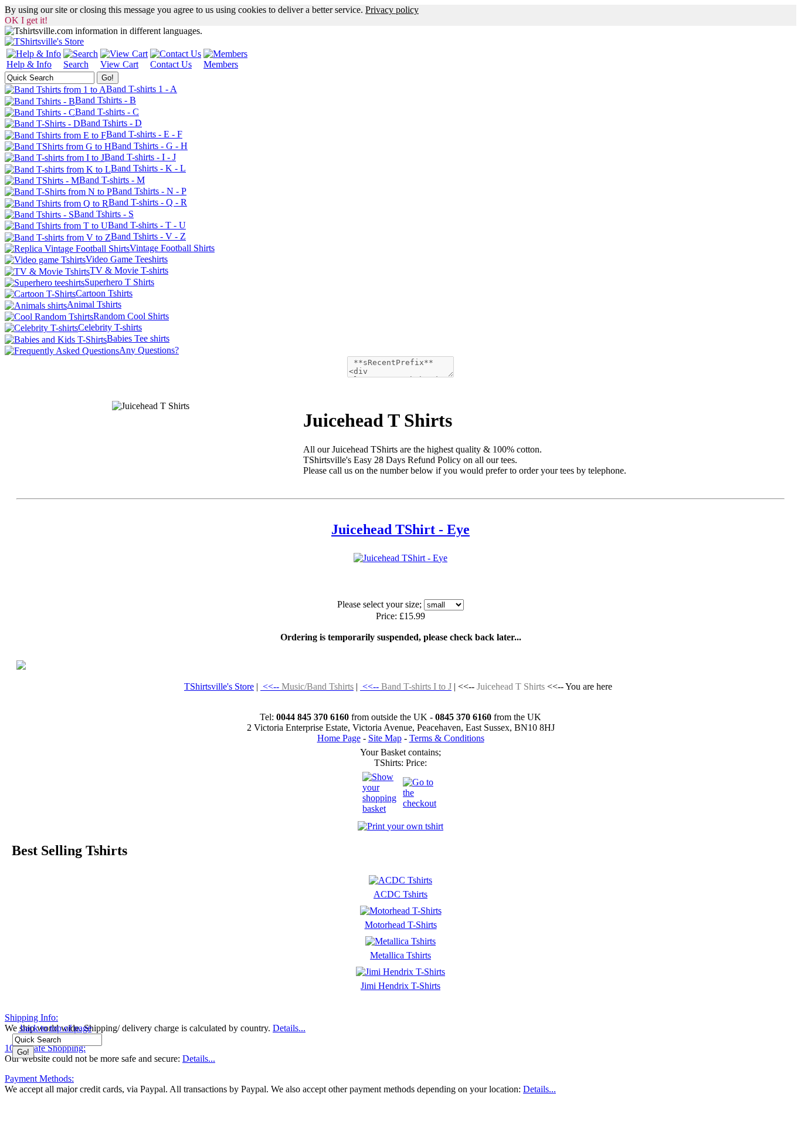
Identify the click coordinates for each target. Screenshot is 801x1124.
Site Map (385, 738)
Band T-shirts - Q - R (147, 202)
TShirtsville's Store (219, 686)
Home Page (339, 738)
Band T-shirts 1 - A (141, 89)
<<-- (307, 686)
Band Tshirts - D (111, 123)
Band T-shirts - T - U (147, 225)
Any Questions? (149, 350)
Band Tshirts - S (104, 214)
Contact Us (171, 64)
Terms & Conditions (446, 738)
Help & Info (29, 64)
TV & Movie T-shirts (129, 270)
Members (220, 64)
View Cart (119, 64)
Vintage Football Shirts (172, 248)
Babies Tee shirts (138, 338)
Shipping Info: (31, 1017)
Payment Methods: (39, 1079)
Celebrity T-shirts (110, 327)
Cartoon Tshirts (104, 293)
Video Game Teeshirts (127, 259)
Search (76, 64)
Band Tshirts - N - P (149, 191)
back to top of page (54, 1028)
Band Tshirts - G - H (149, 146)
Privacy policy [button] (392, 10)
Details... (289, 1028)
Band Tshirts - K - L (148, 168)
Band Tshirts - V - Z (148, 236)
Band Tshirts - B (105, 100)
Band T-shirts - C (107, 112)
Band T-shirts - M (112, 180)
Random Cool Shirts (131, 316)
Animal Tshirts (94, 304)
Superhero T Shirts (119, 282)
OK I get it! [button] (26, 20)
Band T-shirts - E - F (144, 134)
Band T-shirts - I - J (140, 157)
